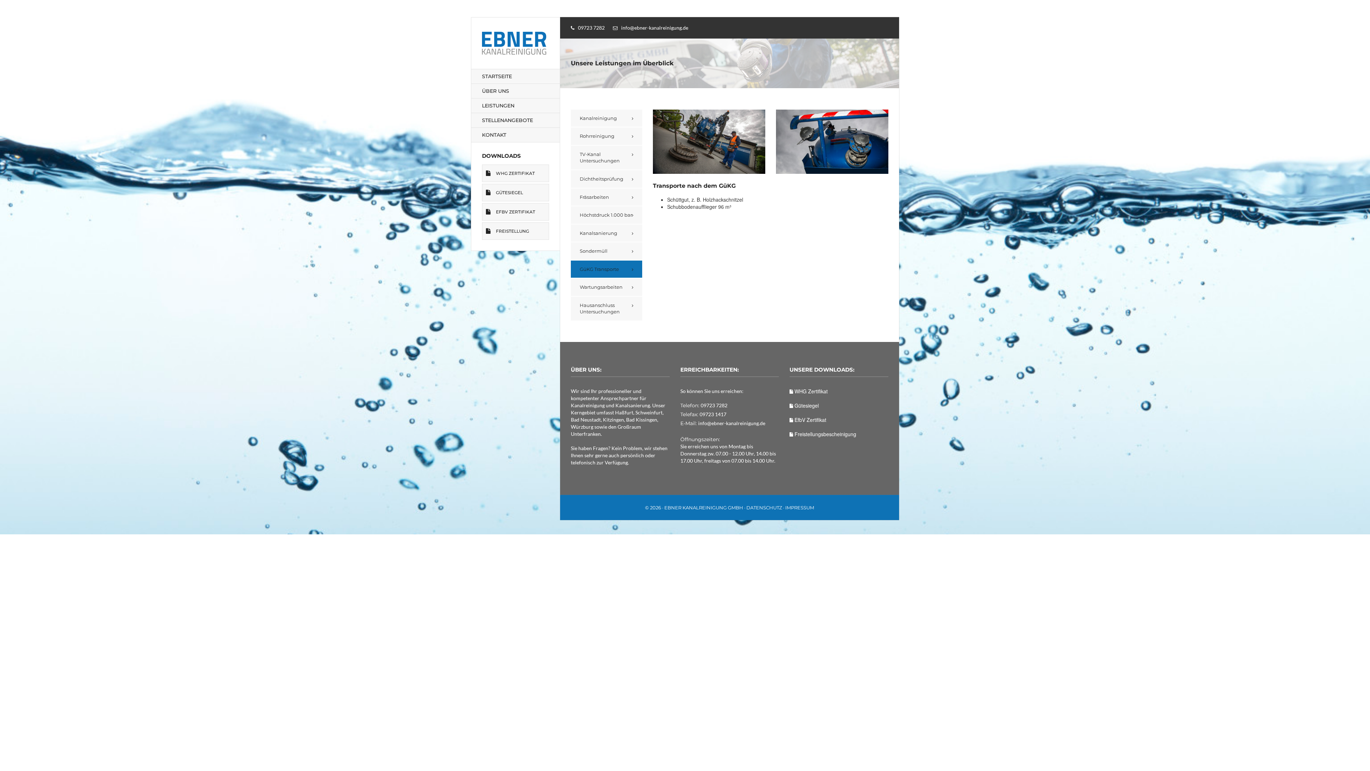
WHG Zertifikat (515, 173)
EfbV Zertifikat (515, 212)
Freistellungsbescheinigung (824, 434)
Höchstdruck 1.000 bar (606, 215)
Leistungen (498, 105)
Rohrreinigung (597, 136)
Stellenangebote (507, 120)
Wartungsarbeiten (601, 287)
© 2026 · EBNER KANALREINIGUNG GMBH (694, 507)
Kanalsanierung (598, 233)
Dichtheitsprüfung (601, 179)
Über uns (495, 91)
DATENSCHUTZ (764, 507)
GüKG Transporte (599, 269)
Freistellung (512, 231)
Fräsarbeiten (594, 197)
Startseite (497, 76)
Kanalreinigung (598, 118)
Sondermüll (594, 251)
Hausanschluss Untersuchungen (600, 308)
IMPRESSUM (799, 507)
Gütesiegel (509, 192)
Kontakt (494, 135)
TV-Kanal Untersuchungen (600, 157)
